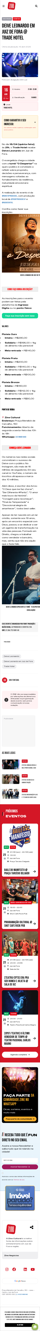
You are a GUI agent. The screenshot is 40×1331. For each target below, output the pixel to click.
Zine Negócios (11, 1255)
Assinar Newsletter (18, 1167)
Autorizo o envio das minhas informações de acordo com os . (18, 1178)
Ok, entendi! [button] (20, 1325)
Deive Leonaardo (11, 656)
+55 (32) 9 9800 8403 (22, 1294)
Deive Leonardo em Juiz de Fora (18, 661)
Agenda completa (18, 1055)
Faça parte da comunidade (19, 1119)
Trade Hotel (8, 108)
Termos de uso (19, 1179)
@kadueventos (7, 202)
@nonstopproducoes (9, 196)
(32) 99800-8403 (20, 437)
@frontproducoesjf (18, 199)
